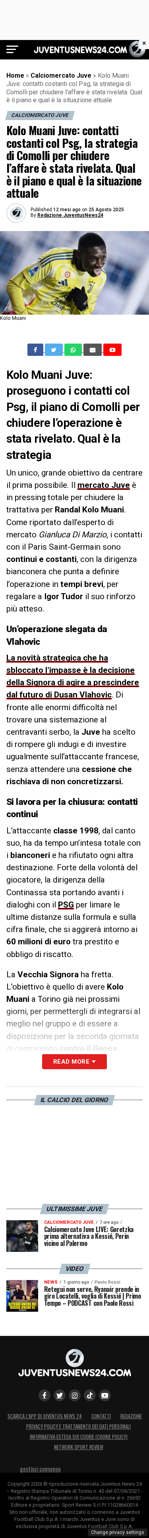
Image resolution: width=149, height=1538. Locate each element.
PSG (66, 904)
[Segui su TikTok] (90, 1395)
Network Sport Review (78, 1447)
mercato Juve (103, 485)
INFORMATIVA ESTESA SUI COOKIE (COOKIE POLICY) (79, 1437)
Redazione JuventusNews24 (70, 215)
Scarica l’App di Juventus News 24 (45, 1416)
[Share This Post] (73, 350)
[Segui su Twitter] (60, 1395)
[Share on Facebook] (36, 350)
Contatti (101, 1416)
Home (15, 75)
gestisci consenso (40, 1469)
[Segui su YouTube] (105, 1395)
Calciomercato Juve (61, 75)
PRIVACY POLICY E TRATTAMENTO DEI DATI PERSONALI (78, 1426)
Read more (71, 1061)
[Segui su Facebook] (44, 1395)
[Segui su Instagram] (75, 1395)
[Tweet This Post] (54, 350)
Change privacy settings (117, 1532)
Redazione (131, 1416)
